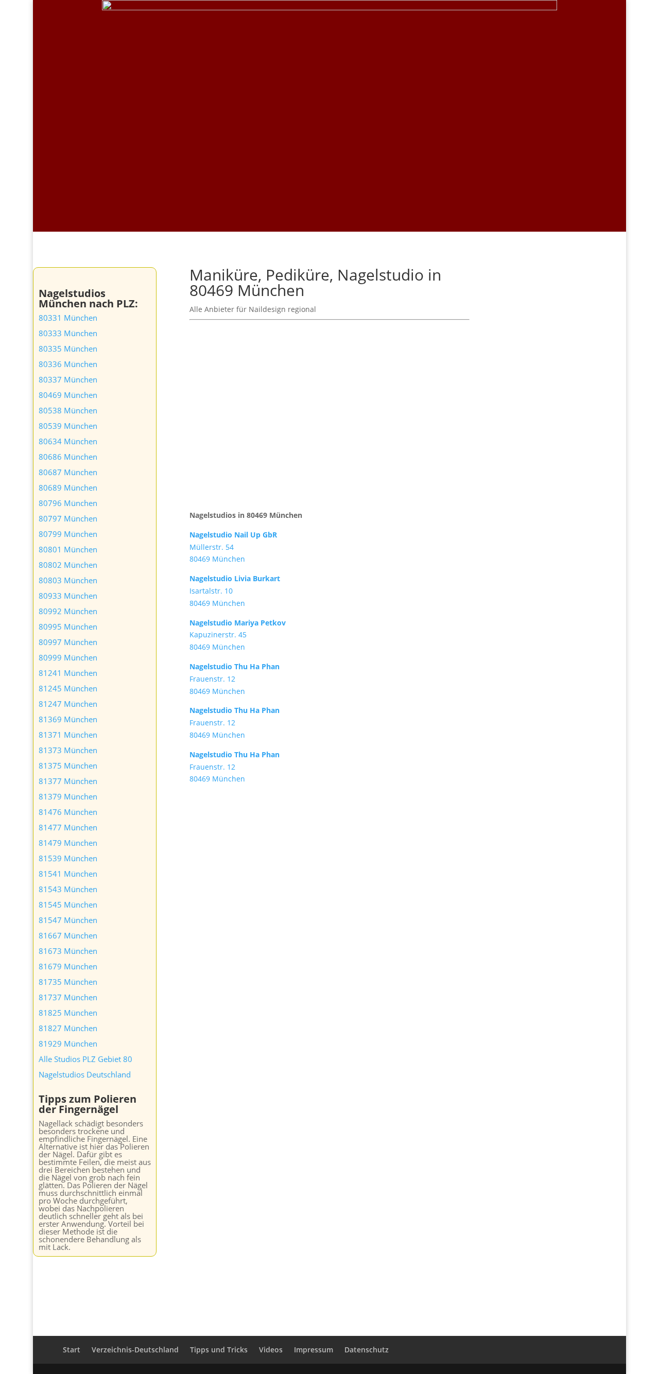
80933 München (68, 595)
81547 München (68, 920)
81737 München (68, 997)
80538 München (68, 410)
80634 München (68, 441)
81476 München (68, 812)
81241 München (68, 673)
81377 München (68, 781)
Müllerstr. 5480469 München (233, 547)
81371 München (68, 734)
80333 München (68, 333)
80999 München (68, 657)
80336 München (68, 364)
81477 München (68, 827)
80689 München (68, 487)
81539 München (68, 858)
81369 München (68, 719)
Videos (515, 21)
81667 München (68, 935)
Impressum (313, 1349)
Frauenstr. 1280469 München (234, 679)
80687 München (68, 472)
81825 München (68, 1012)
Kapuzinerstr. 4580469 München (237, 635)
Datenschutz (366, 1349)
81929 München (68, 1043)
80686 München (68, 456)
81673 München (68, 951)
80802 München (68, 565)
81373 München (68, 750)
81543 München (68, 889)
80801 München (68, 549)
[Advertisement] (329, 154)
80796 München (68, 503)
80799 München (68, 534)
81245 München (68, 688)
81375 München (68, 765)
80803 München (68, 580)
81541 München (68, 873)
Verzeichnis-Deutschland (448, 21)
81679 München (68, 966)
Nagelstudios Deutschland (85, 1074)
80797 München (68, 518)
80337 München (68, 379)
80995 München (68, 626)
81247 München (68, 704)
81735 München (68, 982)
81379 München (68, 796)
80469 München (68, 395)
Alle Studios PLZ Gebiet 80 (85, 1059)
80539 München (68, 426)
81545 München (68, 904)
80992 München (68, 611)
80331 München (68, 317)
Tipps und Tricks (567, 21)
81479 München (68, 843)
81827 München (68, 1028)
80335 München (68, 348)
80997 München (68, 642)
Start (385, 21)
